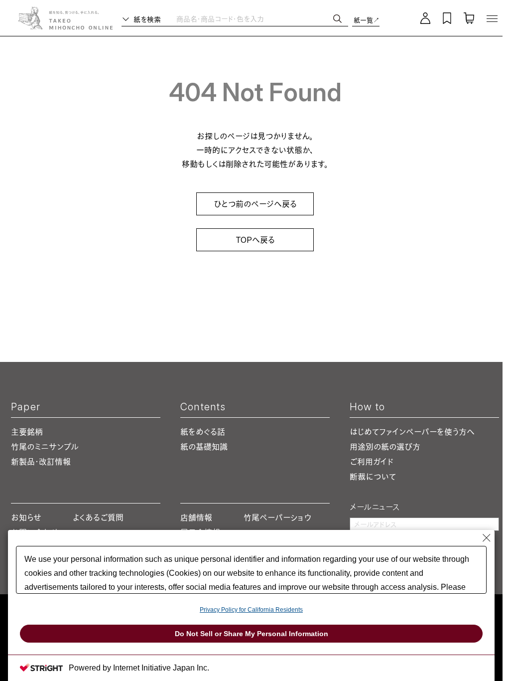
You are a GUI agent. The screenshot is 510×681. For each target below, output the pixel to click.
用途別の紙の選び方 (385, 447)
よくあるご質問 (98, 517)
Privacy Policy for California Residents (251, 609)
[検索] (337, 18)
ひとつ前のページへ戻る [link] (255, 204)
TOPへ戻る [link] (255, 240)
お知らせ (26, 517)
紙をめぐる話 (202, 432)
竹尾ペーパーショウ (277, 517)
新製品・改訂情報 (41, 462)
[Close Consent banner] (487, 538)
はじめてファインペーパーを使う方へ (412, 432)
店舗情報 (196, 517)
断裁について (373, 477)
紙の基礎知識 (204, 447)
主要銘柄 (27, 432)
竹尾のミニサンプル (45, 447)
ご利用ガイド (371, 462)
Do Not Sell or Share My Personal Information (251, 634)
